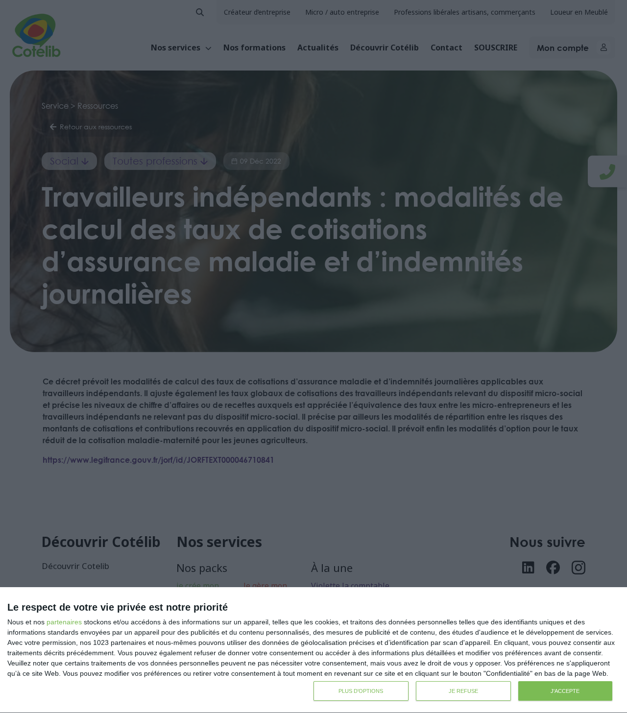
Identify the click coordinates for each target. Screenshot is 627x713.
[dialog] (313, 650)
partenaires (64, 621)
